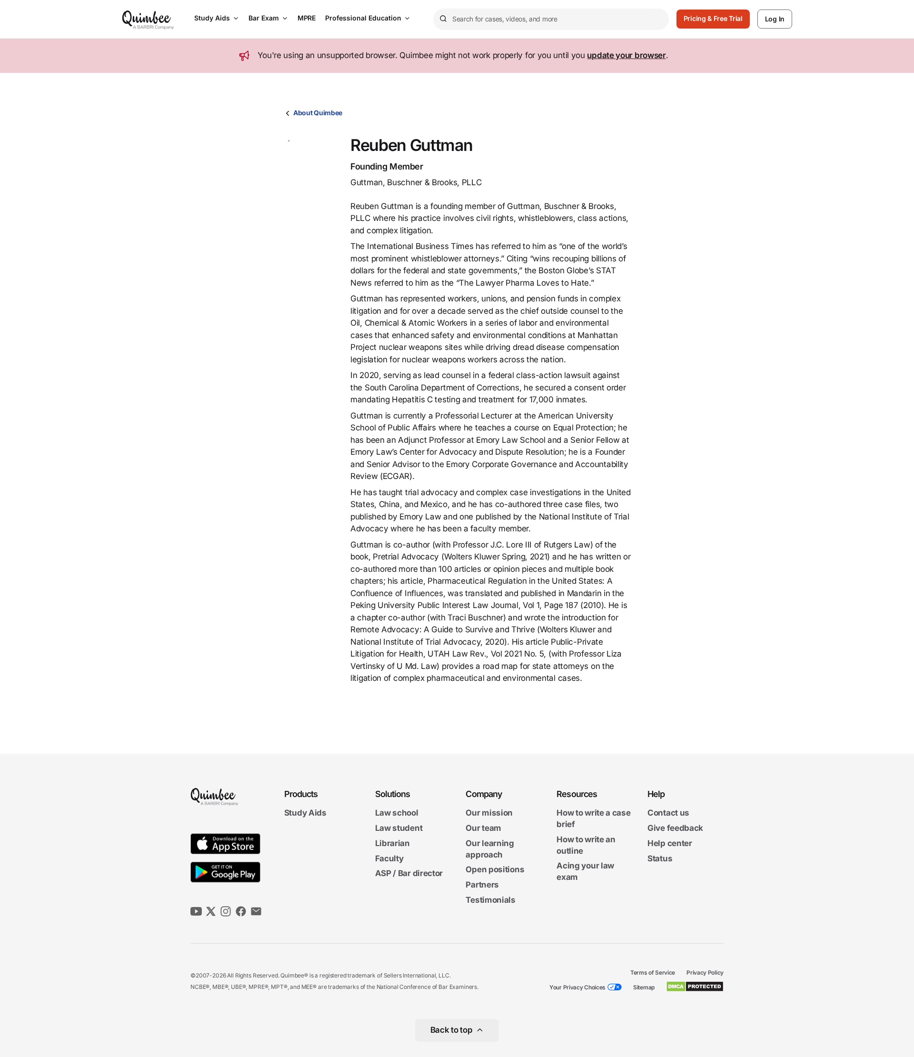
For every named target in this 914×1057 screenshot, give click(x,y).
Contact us (668, 813)
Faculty (389, 858)
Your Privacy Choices (577, 987)
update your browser (626, 55)
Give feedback (675, 828)
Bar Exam (263, 18)
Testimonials (490, 900)
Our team (483, 828)
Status (659, 858)
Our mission (489, 813)
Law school (396, 813)
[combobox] (551, 19)
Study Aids (212, 18)
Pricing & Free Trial (713, 18)
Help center (669, 843)
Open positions (495, 870)
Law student (399, 828)
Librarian (392, 843)
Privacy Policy (705, 972)
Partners (482, 884)
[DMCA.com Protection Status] (695, 986)
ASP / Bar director (409, 873)
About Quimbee (317, 113)
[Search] (442, 19)
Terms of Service (652, 972)
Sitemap (644, 987)
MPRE (307, 18)
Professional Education (363, 18)
